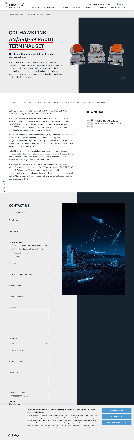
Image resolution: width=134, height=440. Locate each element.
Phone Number (15, 296)
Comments (13, 372)
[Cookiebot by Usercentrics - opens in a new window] (13, 435)
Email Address (15, 285)
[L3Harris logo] (14, 5)
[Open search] (124, 7)
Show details (32, 436)
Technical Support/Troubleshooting (29, 249)
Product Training (21, 253)
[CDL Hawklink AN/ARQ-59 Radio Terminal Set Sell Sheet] (104, 123)
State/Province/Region (18, 350)
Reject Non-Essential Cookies (116, 423)
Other (16, 256)
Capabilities (18, 14)
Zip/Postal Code (15, 361)
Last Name (13, 231)
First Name (14, 220)
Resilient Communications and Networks (78, 102)
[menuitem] (110, 4)
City (10, 327)
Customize (115, 416)
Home (11, 14)
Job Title (13, 263)
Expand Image (123, 78)
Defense (13, 102)
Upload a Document (17, 392)
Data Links (101, 102)
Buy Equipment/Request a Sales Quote (30, 245)
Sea (25, 102)
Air (20, 102)
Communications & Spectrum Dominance (44, 102)
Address (12, 308)
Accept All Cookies (116, 410)
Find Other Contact (17, 212)
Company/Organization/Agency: (22, 274)
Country (12, 338)
